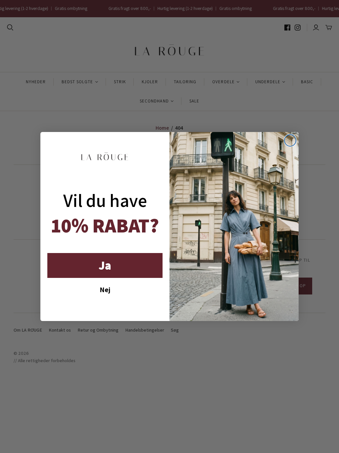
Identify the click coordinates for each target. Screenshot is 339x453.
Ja (105, 265)
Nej (105, 289)
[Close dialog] (290, 140)
